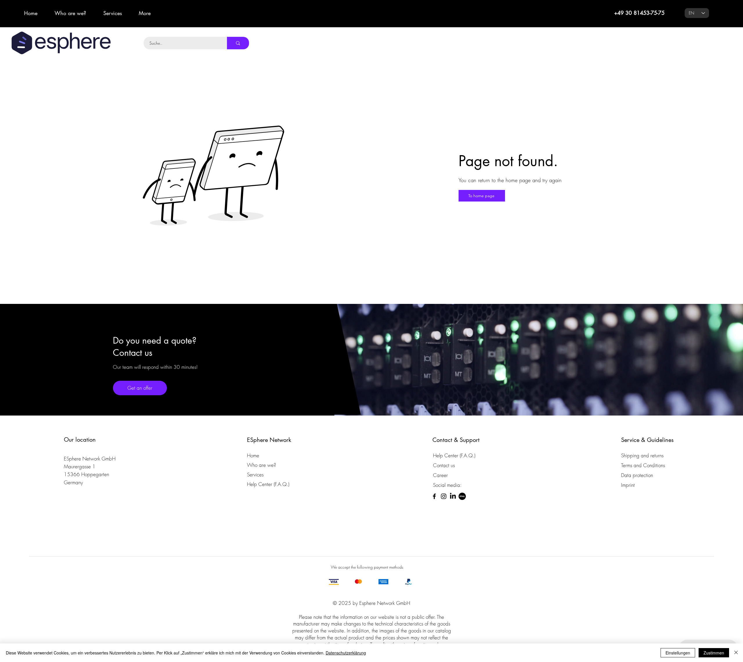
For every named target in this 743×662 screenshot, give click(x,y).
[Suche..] (238, 43)
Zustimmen (714, 653)
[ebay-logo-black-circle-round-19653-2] (462, 496)
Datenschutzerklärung (346, 653)
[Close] (736, 652)
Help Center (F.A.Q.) (268, 484)
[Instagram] (443, 496)
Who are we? (261, 465)
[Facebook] (434, 496)
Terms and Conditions (643, 465)
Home (253, 455)
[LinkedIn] (453, 496)
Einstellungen (678, 653)
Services (255, 474)
